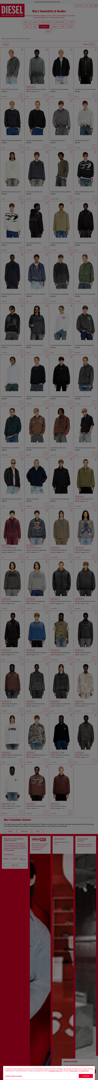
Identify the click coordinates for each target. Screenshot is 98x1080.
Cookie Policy (84, 1071)
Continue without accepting (13, 1076)
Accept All (86, 1076)
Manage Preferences (55, 1071)
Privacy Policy (73, 1071)
